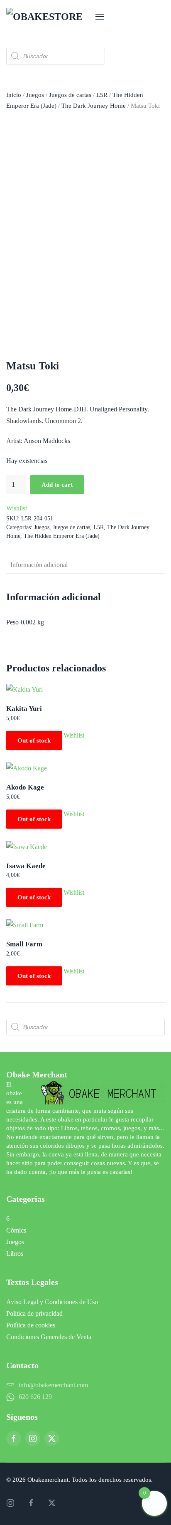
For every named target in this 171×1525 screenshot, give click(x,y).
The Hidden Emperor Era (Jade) (62, 536)
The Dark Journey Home (93, 105)
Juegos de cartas (70, 95)
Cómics (16, 1230)
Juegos (35, 95)
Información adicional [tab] (39, 564)
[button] (99, 16)
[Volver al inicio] (47, 16)
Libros (14, 1253)
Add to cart (57, 484)
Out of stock (34, 740)
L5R (101, 95)
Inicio (13, 95)
